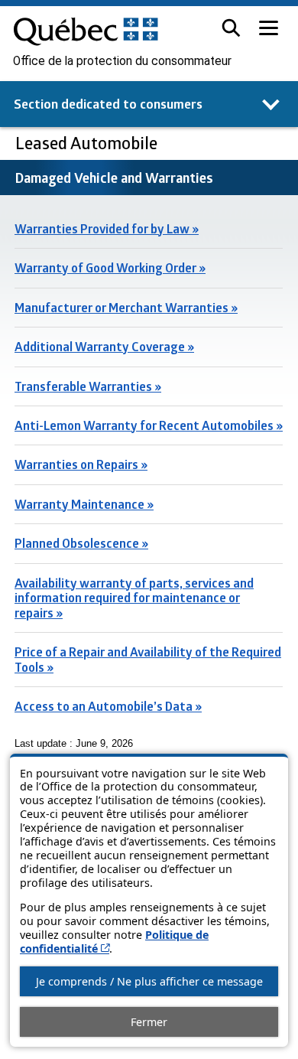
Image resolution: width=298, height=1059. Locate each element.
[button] (231, 28)
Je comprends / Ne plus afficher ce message (149, 981)
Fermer (149, 1022)
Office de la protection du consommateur (122, 61)
